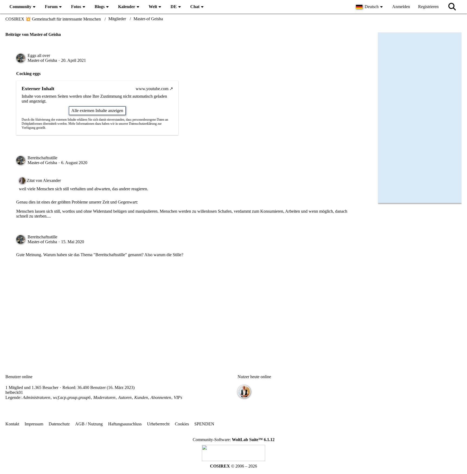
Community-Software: (234, 439)
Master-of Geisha (42, 60)
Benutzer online (18, 376)
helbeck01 (14, 392)
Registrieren (428, 6)
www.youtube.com (152, 88)
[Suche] (452, 6)
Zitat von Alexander (44, 180)
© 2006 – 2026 (233, 466)
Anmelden (401, 6)
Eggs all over (39, 55)
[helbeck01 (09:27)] (244, 391)
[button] (370, 6)
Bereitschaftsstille (42, 157)
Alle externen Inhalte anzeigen (97, 110)
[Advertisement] (187, 311)
